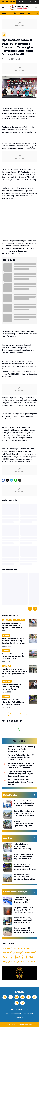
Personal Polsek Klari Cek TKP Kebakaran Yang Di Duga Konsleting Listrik (21, 757)
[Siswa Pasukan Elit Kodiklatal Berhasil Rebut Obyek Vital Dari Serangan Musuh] (7, 931)
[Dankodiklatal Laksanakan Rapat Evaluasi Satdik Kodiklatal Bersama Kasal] (7, 901)
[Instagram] (16, 997)
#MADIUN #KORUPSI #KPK (13, 620)
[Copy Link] (19, 480)
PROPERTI (6, 666)
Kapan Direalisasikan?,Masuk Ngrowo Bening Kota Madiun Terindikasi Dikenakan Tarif (23, 823)
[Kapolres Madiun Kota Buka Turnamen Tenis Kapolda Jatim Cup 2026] (33, 653)
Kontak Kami (23, 1009)
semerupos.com (26, 1024)
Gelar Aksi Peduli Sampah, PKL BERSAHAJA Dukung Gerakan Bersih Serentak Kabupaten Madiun (13, 641)
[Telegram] (11, 480)
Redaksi (14, 1009)
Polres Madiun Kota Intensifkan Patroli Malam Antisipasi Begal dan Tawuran (13, 702)
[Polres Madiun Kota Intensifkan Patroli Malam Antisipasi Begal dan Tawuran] (33, 699)
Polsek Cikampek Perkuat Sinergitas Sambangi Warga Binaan (20, 782)
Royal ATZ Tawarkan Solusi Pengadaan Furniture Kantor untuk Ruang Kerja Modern (14, 671)
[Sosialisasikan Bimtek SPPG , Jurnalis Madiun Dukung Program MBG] (7, 804)
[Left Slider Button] (30, 609)
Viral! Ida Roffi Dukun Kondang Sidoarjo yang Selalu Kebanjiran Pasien (21, 749)
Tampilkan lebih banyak (19, 714)
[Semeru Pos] (19, 7)
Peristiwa (13, 13)
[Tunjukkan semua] (34, 795)
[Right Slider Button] (37, 13)
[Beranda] (4, 34)
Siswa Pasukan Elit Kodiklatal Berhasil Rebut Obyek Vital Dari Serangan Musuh (24, 930)
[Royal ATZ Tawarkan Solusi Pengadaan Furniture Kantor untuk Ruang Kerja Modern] (33, 669)
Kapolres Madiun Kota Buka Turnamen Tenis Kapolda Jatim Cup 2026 (14, 656)
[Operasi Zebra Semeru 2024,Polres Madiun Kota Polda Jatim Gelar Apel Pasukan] (7, 814)
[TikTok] (34, 997)
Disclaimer (20, 1017)
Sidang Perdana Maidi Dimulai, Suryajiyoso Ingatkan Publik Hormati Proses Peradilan (12, 625)
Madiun (6, 635)
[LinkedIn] (16, 1003)
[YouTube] (22, 997)
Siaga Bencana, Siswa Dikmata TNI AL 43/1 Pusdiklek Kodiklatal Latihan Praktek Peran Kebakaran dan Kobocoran (23, 910)
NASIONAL (7, 681)
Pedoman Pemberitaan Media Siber (19, 1013)
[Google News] (28, 997)
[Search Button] (36, 7)
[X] (7, 480)
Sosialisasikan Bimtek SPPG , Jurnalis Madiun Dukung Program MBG (24, 803)
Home (4, 13)
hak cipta (16, 1024)
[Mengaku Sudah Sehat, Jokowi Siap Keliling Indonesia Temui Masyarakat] (33, 684)
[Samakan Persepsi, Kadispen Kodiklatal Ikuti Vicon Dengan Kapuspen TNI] (7, 921)
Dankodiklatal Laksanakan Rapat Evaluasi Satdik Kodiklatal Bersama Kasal (22, 900)
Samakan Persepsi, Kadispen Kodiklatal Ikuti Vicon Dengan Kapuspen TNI (23, 920)
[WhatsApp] (15, 480)
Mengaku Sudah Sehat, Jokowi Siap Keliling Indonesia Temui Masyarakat (12, 687)
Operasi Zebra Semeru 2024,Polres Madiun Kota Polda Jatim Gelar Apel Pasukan (24, 813)
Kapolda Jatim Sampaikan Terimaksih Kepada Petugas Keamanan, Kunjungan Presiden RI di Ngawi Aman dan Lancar (21, 774)
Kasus (22, 13)
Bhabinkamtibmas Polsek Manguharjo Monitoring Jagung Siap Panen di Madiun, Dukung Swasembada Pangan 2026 (24, 877)
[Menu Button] (3, 7)
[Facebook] (3, 480)
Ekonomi (31, 13)
